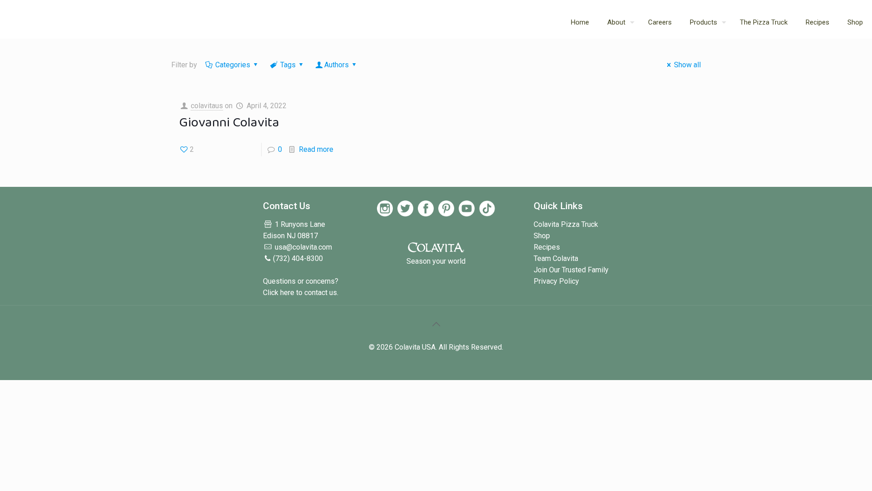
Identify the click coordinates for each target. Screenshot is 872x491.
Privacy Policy (556, 281)
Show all (687, 64)
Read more (316, 149)
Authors (336, 64)
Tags (288, 64)
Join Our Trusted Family (571, 270)
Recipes (547, 247)
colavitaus (207, 105)
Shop (542, 235)
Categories (232, 64)
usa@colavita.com (303, 247)
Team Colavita (556, 258)
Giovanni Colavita (229, 122)
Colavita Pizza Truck (566, 224)
